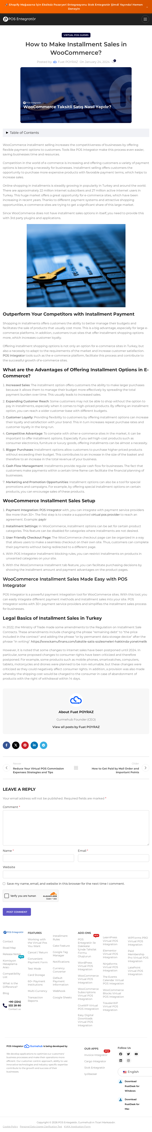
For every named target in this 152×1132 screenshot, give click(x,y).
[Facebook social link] (6, 745)
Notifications (61, 961)
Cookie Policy (10, 1126)
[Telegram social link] (43, 745)
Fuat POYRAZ (68, 62)
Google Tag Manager (60, 953)
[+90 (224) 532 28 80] (5, 1005)
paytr (42, 519)
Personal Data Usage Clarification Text (41, 1126)
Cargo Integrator (95, 1061)
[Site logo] (19, 19)
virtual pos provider (105, 514)
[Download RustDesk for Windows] (120, 1081)
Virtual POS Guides (76, 35)
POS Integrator (14, 355)
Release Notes (12, 954)
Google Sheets (62, 997)
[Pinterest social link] (25, 745)
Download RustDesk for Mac (132, 1104)
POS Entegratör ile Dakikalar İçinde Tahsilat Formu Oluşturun (88, 947)
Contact (8, 941)
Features (35, 933)
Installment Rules (60, 937)
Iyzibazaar (90, 1074)
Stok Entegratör (94, 1067)
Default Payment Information (60, 981)
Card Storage (36, 975)
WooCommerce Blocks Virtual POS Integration (113, 993)
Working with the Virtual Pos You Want (37, 943)
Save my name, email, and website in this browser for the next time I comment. (66, 883)
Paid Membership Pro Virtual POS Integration (138, 956)
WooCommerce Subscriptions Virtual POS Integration (88, 994)
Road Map (9, 947)
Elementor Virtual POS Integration (110, 954)
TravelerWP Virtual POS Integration (110, 1006)
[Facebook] (121, 1054)
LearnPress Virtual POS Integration (110, 941)
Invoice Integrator (96, 1054)
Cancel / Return (38, 952)
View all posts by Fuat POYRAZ (76, 727)
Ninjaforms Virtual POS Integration (110, 967)
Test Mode (34, 968)
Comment (11, 807)
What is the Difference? (10, 985)
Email (83, 850)
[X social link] (15, 745)
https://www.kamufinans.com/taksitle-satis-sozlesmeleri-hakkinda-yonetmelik (89, 641)
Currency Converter (59, 970)
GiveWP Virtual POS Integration (88, 1007)
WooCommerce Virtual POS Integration (88, 979)
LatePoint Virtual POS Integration (135, 971)
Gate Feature (61, 945)
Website (9, 867)
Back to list (76, 768)
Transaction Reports (35, 999)
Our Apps (91, 1048)
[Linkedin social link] (34, 745)
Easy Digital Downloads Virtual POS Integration (85, 1020)
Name (8, 850)
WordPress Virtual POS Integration (85, 966)
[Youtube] (136, 1054)
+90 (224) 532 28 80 (15, 1003)
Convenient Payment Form (38, 960)
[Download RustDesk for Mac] (120, 1099)
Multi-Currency (37, 991)
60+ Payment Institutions (36, 983)
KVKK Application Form (77, 1126)
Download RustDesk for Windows (132, 1086)
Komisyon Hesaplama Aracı (13, 963)
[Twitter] (128, 1054)
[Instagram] (128, 1061)
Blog (6, 993)
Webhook (59, 991)
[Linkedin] (121, 1061)
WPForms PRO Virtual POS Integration (138, 941)
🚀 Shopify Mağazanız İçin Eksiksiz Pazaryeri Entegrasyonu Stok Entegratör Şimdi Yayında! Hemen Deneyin (76, 6)
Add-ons (84, 933)
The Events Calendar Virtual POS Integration (113, 980)
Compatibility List (11, 975)
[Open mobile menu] (145, 19)
